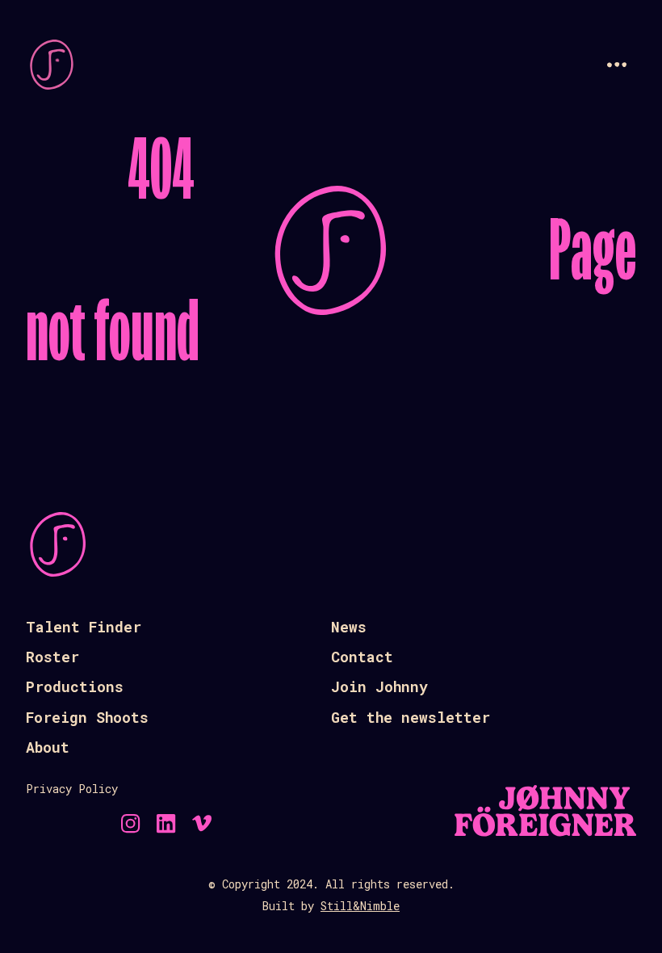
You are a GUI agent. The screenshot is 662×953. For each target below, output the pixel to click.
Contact (362, 656)
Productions (75, 686)
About (47, 747)
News (349, 626)
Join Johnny (379, 686)
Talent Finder (83, 626)
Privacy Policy (72, 788)
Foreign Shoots (87, 717)
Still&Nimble (360, 905)
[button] (616, 64)
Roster (52, 656)
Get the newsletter (410, 717)
